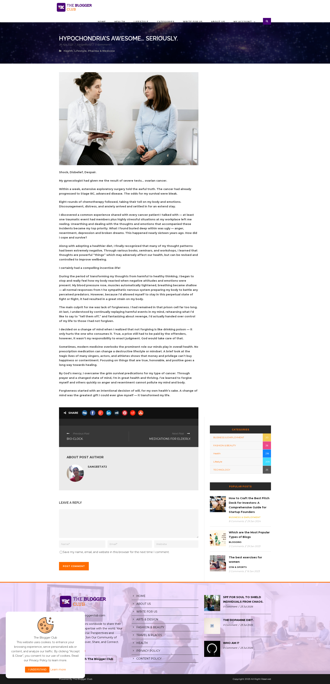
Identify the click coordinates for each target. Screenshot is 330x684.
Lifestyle (141, 21)
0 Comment (102, 44)
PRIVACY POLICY (148, 650)
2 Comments (236, 546)
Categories (165, 21)
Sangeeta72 (84, 44)
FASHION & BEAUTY (224, 445)
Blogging (235, 542)
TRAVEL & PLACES (149, 635)
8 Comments (236, 521)
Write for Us (192, 21)
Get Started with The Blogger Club (87, 659)
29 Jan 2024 (254, 521)
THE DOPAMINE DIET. (238, 620)
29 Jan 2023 (253, 546)
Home (102, 21)
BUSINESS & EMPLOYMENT (228, 437)
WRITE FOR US (146, 611)
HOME (141, 596)
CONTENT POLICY (149, 658)
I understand (37, 669)
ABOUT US (143, 604)
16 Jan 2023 (253, 571)
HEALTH (142, 643)
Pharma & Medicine (101, 50)
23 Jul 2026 (246, 606)
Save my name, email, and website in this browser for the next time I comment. (116, 552)
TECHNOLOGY (221, 469)
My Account (243, 21)
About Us (218, 21)
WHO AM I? (231, 643)
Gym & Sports (238, 567)
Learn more (58, 669)
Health (119, 21)
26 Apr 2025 (66, 44)
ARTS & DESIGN (147, 619)
